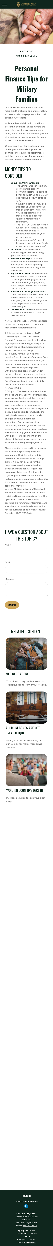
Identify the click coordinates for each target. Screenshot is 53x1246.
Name (8, 544)
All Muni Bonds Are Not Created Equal (23, 730)
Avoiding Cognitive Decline (24, 790)
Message (9, 579)
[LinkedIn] (26, 1206)
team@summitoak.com (27, 1201)
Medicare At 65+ (17, 673)
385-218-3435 (30, 1225)
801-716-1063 (30, 1242)
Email (7, 561)
